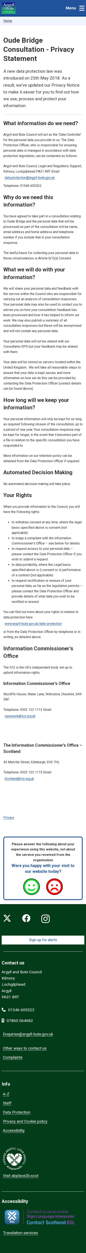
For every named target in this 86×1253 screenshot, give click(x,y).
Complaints (13, 1057)
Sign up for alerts (43, 940)
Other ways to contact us (25, 1048)
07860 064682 (20, 1020)
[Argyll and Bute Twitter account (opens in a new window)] (7, 919)
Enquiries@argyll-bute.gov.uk (28, 1034)
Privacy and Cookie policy (25, 1121)
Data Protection (16, 1112)
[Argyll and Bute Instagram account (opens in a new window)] (45, 919)
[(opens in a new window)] (40, 1217)
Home (7, 21)
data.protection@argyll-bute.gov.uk (30, 178)
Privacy (8, 818)
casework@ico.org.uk (20, 716)
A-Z (6, 1094)
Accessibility (14, 1130)
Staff (7, 1103)
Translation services (20, 1232)
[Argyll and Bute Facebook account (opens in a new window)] (26, 919)
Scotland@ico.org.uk (19, 779)
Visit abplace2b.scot (20, 1175)
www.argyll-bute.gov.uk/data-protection (33, 624)
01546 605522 (21, 1009)
